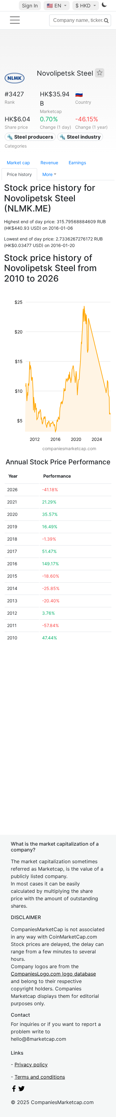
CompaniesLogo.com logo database (53, 974)
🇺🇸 (54, 5)
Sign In (30, 5)
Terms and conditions (40, 1077)
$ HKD (83, 5)
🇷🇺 (79, 94)
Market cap (18, 162)
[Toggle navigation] (15, 20)
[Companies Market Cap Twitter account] (22, 1090)
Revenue (49, 162)
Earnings (77, 162)
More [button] (47, 174)
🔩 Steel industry (80, 137)
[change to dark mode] (104, 5)
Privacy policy (31, 1064)
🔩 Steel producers (30, 137)
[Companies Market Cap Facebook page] (14, 1090)
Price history (19, 174)
